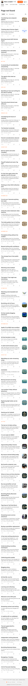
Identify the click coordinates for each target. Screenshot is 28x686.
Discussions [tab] (11, 14)
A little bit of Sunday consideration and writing (10, 372)
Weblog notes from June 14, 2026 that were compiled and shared (10, 43)
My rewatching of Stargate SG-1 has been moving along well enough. (9, 476)
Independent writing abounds (9, 637)
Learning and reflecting (8, 587)
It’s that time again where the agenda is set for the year (9, 174)
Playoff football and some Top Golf (9, 162)
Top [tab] (7, 14)
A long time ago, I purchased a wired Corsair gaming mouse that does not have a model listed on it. (9, 457)
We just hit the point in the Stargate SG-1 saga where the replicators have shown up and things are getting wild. (10, 560)
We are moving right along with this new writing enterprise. (10, 599)
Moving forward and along (8, 379)
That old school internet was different (9, 103)
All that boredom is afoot (8, 337)
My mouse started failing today (10, 454)
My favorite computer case (8, 464)
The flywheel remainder (8, 128)
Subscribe (20, 2)
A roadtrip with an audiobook (9, 616)
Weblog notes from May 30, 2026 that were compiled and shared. (10, 80)
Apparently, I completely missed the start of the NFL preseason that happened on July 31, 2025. (10, 414)
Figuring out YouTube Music (9, 505)
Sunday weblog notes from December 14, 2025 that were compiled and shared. (10, 215)
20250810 (4, 370)
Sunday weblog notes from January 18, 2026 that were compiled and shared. (10, 166)
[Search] (25, 14)
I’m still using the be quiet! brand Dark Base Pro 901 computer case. (10, 466)
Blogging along (5, 567)
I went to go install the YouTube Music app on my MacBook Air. (10, 507)
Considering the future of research (8, 117)
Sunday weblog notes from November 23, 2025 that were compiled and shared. (10, 249)
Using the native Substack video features (10, 211)
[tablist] (8, 14)
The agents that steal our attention (8, 77)
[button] (2, 4)
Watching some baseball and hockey (9, 292)
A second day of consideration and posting (9, 65)
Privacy (13, 679)
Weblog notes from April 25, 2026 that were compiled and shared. (10, 95)
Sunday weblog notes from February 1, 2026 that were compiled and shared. (10, 140)
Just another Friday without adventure (9, 390)
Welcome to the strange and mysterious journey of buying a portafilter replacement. (10, 529)
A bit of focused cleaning (8, 667)
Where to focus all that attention (10, 474)
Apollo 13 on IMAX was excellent (10, 327)
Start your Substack (11, 682)
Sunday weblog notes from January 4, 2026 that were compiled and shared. (10, 189)
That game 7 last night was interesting (9, 278)
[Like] (2, 26)
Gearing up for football (7, 412)
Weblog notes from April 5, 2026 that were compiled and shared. (10, 106)
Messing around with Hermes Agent (9, 40)
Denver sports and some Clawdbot (8, 151)
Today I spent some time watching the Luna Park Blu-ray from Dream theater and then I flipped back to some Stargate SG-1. (10, 579)
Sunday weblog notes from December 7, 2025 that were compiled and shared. (10, 224)
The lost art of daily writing (8, 425)
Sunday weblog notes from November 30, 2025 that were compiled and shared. (10, 239)
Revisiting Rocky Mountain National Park (8, 494)
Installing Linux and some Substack (8, 51)
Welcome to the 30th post (8, 596)
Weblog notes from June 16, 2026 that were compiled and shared (10, 31)
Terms (17, 679)
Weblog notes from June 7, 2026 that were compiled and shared (9, 54)
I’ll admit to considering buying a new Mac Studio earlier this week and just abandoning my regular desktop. (10, 362)
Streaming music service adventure (8, 515)
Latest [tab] (3, 14)
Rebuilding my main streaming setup (10, 359)
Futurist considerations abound (10, 138)
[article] (14, 22)
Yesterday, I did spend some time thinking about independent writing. (9, 630)
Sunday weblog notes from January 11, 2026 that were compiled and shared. (10, 177)
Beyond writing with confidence (10, 246)
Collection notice (22, 679)
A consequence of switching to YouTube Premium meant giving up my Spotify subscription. (10, 519)
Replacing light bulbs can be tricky (9, 401)
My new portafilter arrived (8, 484)
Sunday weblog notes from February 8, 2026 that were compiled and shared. (10, 130)
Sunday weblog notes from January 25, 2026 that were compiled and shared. (10, 154)
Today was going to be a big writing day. (10, 668)
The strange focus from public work (9, 257)
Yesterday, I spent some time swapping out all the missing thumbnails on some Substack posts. (10, 640)
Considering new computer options (9, 18)
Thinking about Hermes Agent (9, 29)
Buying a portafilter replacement (10, 526)
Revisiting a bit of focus (8, 303)
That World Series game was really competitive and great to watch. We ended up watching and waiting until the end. (10, 281)
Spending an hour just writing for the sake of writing (10, 91)
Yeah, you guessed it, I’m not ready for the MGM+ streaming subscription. (10, 437)
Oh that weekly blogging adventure (8, 313)
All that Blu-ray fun (6, 577)
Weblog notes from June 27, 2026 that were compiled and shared (10, 22)
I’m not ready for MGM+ (8, 435)
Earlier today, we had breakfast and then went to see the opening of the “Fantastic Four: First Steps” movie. (10, 447)
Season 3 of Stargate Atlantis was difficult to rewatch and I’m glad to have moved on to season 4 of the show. (10, 393)
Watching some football (8, 267)
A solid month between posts (9, 345)
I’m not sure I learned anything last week (9, 200)
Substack (8, 684)
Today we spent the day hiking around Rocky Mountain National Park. (10, 497)
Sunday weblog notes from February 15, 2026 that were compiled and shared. (10, 120)
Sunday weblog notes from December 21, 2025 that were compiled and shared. (10, 203)
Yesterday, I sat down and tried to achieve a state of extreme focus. (9, 382)
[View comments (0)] (8, 26)
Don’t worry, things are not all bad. (9, 339)
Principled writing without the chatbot (9, 235)
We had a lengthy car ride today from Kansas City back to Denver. (10, 618)
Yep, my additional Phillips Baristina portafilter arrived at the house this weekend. (9, 486)
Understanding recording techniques (8, 546)
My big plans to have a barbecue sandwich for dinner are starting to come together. (10, 569)
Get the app (19, 682)
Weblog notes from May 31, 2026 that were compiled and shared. (10, 69)
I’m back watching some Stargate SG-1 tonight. (10, 609)
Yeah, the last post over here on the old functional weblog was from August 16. (10, 348)
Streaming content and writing (10, 606)
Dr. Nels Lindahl (8, 24)
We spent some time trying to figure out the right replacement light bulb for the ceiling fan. (10, 405)
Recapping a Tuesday (7, 657)
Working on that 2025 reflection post (10, 185)
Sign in (25, 2)
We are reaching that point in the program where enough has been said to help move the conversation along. (10, 589)
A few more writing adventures (10, 536)
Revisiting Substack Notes (8, 647)
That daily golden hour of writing (10, 222)
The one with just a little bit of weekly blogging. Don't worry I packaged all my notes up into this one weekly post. (10, 305)
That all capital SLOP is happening (7, 626)
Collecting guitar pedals (8, 557)
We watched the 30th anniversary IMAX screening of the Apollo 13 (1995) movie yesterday (10, 330)
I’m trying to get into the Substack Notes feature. (10, 649)
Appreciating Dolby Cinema (9, 444)
